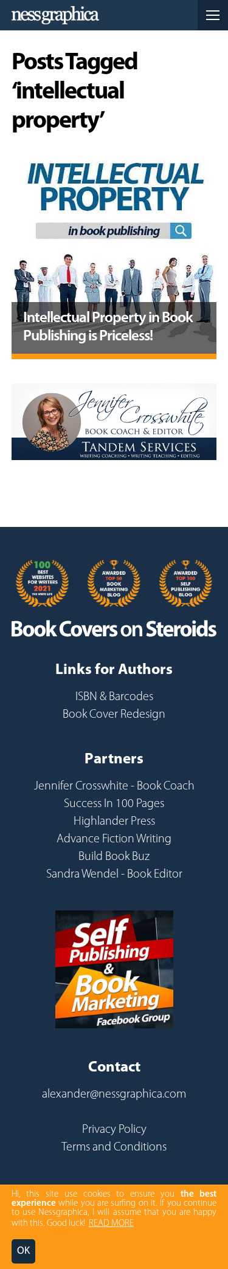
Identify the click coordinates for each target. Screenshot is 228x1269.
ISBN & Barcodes (114, 697)
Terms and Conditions (114, 1147)
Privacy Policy (114, 1130)
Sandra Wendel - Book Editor (114, 874)
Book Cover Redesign (114, 715)
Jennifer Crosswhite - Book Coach (114, 786)
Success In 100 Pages (114, 804)
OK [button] (23, 1251)
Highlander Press (114, 822)
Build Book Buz (114, 857)
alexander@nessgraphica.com (114, 1094)
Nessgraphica (55, 15)
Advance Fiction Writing (114, 839)
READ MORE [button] (111, 1223)
